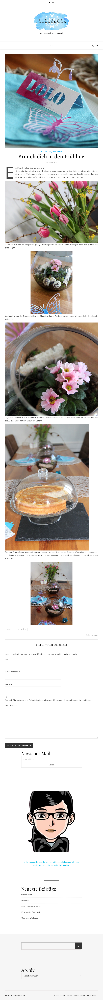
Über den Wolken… (29, 918)
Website (8, 684)
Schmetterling (21, 629)
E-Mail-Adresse (12, 671)
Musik (83, 995)
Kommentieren (11, 705)
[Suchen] (78, 945)
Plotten (57, 152)
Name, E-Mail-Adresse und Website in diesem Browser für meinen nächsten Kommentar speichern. (48, 700)
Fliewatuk (25, 900)
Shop (94, 995)
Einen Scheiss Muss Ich (31, 906)
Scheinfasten (26, 894)
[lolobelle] (51, 21)
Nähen (57, 995)
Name (8, 659)
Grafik (88, 995)
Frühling (9, 629)
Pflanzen (46, 152)
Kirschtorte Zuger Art (30, 912)
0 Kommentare (92, 635)
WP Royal (21, 995)
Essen (69, 995)
